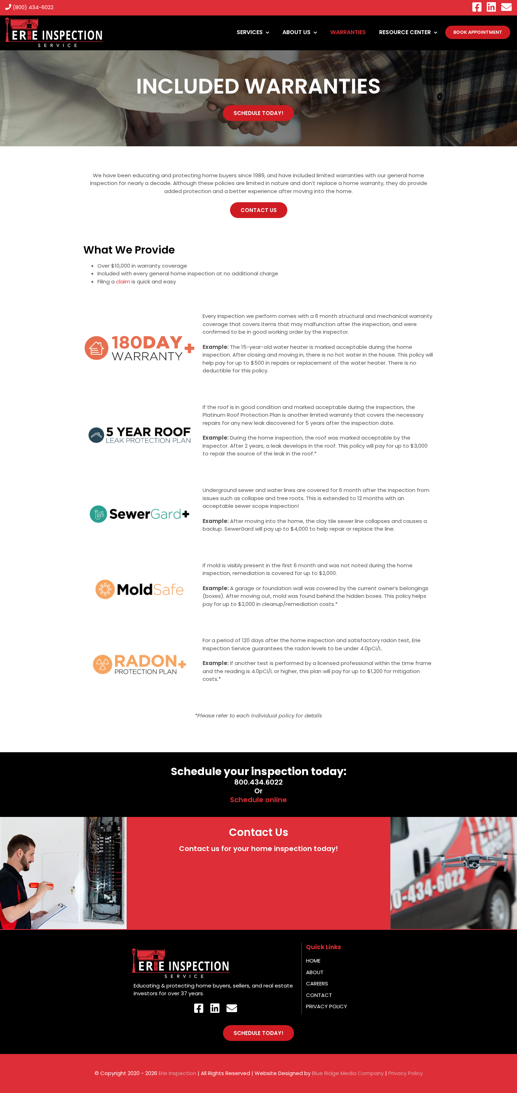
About (315, 972)
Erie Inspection (177, 1073)
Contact (319, 995)
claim (123, 281)
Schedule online (258, 800)
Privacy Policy (326, 1006)
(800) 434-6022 (32, 7)
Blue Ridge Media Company (348, 1073)
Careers (317, 983)
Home (313, 960)
